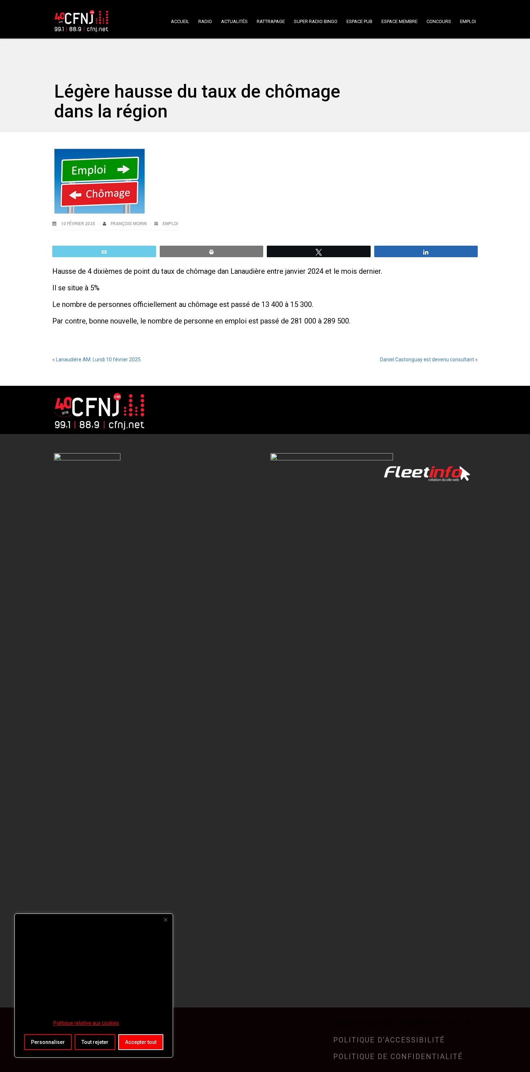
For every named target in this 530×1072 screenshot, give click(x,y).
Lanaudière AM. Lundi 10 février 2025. (99, 359)
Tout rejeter (95, 1042)
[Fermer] (165, 919)
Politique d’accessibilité (389, 1040)
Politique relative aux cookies (86, 1023)
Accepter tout (140, 1042)
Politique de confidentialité (398, 1056)
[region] (93, 986)
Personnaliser (48, 1042)
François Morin (129, 223)
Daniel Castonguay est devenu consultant (427, 359)
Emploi (170, 223)
